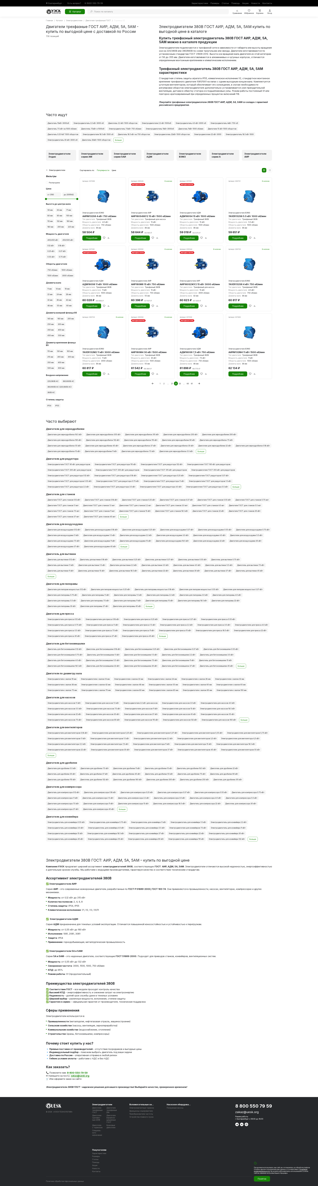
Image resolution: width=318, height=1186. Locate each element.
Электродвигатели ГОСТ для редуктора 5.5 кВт (207, 487)
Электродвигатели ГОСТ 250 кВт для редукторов (117, 470)
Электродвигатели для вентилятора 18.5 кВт (235, 744)
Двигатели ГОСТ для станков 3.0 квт (172, 505)
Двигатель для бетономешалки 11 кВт (178, 660)
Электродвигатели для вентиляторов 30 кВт (110, 750)
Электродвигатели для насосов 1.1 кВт (64, 703)
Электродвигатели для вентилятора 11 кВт (151, 744)
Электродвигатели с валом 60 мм (197, 685)
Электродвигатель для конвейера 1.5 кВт (188, 822)
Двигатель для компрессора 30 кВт (240, 803)
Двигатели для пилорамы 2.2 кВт (161, 595)
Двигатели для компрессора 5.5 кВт (241, 798)
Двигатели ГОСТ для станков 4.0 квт (208, 505)
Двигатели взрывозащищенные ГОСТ (111, 1118)
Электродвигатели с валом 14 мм (95, 679)
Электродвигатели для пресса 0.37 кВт (179, 619)
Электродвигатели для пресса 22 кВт (250, 630)
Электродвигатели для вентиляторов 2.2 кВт (153, 738)
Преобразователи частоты (141, 1114)
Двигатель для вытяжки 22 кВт (155, 571)
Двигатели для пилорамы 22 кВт (226, 601)
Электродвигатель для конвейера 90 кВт (146, 839)
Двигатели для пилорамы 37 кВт (94, 606)
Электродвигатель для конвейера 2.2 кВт (229, 822)
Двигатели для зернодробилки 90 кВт (178, 440)
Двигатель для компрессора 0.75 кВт (248, 792)
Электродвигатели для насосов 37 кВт (141, 714)
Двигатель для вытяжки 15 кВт (91, 571)
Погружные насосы (175, 1108)
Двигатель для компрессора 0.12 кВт (64, 792)
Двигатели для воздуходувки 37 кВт (64, 546)
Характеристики (200, 3)
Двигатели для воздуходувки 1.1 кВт (63, 535)
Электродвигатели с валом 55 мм (163, 685)
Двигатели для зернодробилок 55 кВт (64, 446)
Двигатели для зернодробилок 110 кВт (141, 440)
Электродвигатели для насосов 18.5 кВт (217, 709)
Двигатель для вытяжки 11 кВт (61, 571)
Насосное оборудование (179, 1104)
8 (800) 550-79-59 (94, 3)
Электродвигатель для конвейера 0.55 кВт (66, 822)
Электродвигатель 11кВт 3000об (160, 129)
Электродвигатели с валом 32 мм (229, 679)
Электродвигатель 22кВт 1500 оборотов (172, 134)
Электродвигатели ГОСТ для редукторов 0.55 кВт (70, 481)
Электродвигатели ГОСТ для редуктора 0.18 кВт (115, 475)
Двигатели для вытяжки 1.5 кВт (91, 565)
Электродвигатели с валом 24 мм (162, 679)
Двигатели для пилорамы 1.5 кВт (128, 595)
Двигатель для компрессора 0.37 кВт (174, 792)
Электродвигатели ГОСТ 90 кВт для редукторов (69, 464)
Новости (255, 3)
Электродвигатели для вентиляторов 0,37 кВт (157, 733)
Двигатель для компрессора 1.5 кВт (98, 798)
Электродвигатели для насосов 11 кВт (141, 709)
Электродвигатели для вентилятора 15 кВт (193, 744)
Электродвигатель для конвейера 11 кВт (228, 828)
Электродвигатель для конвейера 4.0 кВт (106, 828)
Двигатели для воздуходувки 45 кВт (100, 546)
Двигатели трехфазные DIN (111, 1110)
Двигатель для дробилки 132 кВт (94, 779)
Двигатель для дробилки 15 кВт (158, 768)
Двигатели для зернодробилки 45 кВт (102, 446)
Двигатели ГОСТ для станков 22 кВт (208, 511)
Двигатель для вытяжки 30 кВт (186, 571)
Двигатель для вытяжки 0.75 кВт (225, 559)
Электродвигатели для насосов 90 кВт (103, 720)
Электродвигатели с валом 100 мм (231, 690)
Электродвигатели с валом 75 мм (62, 690)
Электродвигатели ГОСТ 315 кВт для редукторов (165, 470)
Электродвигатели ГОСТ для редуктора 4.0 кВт (161, 487)
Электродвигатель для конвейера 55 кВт (106, 839)
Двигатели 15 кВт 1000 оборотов (222, 129)
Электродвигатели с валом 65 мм (231, 685)
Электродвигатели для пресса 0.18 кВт (102, 619)
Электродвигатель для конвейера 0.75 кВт (108, 822)
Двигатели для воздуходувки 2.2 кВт (136, 535)
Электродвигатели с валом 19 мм (62, 679)
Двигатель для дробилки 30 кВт (62, 774)
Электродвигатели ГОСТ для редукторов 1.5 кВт (210, 481)
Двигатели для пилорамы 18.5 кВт (192, 601)
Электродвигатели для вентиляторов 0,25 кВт (112, 733)
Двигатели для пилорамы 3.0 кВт (193, 595)
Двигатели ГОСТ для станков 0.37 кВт (176, 500)
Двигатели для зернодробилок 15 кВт (64, 451)
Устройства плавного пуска (141, 1117)
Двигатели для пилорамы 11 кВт (127, 601)
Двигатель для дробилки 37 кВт (94, 774)
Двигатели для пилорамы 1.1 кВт (95, 595)
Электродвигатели (102, 1104)
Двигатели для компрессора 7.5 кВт (63, 803)
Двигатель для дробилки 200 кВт (160, 779)
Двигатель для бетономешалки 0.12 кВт (65, 649)
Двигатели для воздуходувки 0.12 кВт (64, 530)
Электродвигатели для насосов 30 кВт (102, 714)
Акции (245, 3)
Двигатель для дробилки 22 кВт (224, 768)
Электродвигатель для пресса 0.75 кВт (65, 625)
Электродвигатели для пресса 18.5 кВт (212, 630)
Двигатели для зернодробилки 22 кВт (214, 446)
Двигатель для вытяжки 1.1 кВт (61, 565)
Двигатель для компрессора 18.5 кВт (169, 803)
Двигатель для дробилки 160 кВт (127, 779)
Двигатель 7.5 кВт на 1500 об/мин (62, 129)
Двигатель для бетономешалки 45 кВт (216, 666)
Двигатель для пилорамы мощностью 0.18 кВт (155, 589)
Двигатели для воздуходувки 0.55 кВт (215, 530)
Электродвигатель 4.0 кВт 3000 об (191, 123)
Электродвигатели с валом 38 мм (62, 685)
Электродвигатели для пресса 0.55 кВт (218, 619)
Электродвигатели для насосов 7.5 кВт (103, 709)
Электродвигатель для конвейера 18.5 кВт (105, 833)
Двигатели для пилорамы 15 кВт (159, 601)
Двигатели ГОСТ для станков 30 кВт (244, 511)
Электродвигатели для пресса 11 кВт (138, 630)
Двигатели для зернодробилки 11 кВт (101, 451)
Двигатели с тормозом (97, 1126)
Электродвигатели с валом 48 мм (129, 685)
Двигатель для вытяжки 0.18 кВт (94, 559)
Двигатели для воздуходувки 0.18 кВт (101, 530)
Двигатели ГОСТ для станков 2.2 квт (135, 505)
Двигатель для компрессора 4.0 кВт (205, 798)
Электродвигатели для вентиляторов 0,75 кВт (247, 733)
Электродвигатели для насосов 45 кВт (179, 714)
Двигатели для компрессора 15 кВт (133, 803)
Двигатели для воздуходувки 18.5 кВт (172, 541)
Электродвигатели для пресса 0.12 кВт (64, 619)
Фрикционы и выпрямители (141, 1111)
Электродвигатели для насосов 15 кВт (179, 709)
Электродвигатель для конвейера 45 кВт (65, 839)
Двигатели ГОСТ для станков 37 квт (63, 517)
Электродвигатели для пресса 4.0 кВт (251, 625)
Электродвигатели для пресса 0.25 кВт (141, 619)
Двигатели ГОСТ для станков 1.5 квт (99, 505)
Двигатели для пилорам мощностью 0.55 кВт (199, 589)
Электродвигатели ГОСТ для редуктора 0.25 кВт (162, 475)
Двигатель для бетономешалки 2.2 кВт (178, 655)
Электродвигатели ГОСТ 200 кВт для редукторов (69, 470)
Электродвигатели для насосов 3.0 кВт (179, 703)
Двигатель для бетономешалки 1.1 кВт (103, 655)
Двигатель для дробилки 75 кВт (192, 774)
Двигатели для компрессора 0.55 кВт (211, 792)
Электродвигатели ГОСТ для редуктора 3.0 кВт (114, 487)
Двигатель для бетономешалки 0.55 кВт (220, 649)
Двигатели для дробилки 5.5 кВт (62, 768)
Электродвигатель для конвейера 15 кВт (65, 833)
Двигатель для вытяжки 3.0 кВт (155, 565)
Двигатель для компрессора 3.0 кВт (169, 798)
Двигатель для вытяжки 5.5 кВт (219, 565)
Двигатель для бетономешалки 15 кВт (215, 660)
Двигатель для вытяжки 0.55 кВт (192, 559)
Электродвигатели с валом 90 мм (197, 690)
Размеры (214, 3)
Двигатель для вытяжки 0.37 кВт (159, 559)
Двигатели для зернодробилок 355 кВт (103, 434)
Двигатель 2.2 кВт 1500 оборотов (122, 123)
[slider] (46, 199)
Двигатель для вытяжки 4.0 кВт (187, 565)
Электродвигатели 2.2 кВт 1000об (156, 123)
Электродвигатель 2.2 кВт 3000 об (89, 123)
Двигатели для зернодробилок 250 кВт (180, 434)
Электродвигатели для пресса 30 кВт (64, 636)
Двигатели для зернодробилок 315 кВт (142, 434)
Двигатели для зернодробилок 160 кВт (64, 440)
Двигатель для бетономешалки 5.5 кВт (103, 660)
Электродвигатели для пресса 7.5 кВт (101, 630)
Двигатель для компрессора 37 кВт (63, 809)
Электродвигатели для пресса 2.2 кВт (176, 625)
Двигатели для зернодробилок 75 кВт (216, 440)
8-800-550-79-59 (77, 1072)
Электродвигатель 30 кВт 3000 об (63, 140)
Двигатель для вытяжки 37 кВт (217, 571)
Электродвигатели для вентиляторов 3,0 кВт (197, 738)
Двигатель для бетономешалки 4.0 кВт (64, 660)
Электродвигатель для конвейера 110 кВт (186, 839)
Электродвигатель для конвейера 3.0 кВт (66, 828)
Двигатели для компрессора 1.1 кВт (63, 798)
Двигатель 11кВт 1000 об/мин (190, 129)
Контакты (267, 3)
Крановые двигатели (110, 1126)
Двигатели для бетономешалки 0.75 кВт (65, 655)
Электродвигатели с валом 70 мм (96, 690)
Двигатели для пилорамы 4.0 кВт (227, 595)
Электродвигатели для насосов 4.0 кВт (218, 703)
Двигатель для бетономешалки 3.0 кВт (217, 655)
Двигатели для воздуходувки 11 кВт (99, 541)
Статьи (225, 3)
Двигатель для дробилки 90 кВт (224, 774)
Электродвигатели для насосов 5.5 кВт (65, 709)
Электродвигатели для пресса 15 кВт (175, 630)
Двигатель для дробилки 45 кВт (126, 774)
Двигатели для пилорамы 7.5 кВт (95, 601)
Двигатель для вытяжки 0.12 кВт (61, 559)
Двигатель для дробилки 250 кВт (194, 779)
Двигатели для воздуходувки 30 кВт (245, 541)
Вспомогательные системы (141, 1104)
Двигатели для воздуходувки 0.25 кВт (139, 530)
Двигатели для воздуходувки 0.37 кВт (177, 530)
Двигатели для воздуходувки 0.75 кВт (253, 530)
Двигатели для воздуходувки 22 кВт (209, 541)
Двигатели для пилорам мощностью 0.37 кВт (243, 589)
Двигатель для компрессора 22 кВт (205, 803)
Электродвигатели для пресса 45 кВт (138, 636)
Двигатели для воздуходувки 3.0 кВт (172, 535)
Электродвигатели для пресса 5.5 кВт (64, 630)
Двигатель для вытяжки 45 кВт (249, 571)
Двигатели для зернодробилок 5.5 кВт (176, 451)
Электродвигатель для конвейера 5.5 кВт (147, 828)
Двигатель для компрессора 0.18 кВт (100, 792)
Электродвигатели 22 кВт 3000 (207, 134)
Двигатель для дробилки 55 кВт (159, 774)
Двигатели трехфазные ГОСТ (97, 1110)
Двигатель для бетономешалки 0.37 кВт (181, 649)
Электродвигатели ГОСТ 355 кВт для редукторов (213, 470)
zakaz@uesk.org (247, 1112)
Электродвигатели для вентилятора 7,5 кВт (109, 744)
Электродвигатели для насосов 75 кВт (64, 720)
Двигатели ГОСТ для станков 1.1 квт (63, 505)
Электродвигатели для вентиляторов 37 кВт (153, 750)
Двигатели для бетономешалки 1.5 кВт (140, 655)
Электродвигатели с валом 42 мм (95, 685)
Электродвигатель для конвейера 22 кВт (186, 833)
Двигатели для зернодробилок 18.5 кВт (65, 434)
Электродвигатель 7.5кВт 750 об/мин (125, 129)
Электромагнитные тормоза (141, 1108)
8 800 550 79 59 (253, 1106)
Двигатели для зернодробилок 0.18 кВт (253, 446)
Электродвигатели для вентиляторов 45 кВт (197, 750)
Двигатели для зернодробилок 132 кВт (103, 440)
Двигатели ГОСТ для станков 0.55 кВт (214, 500)
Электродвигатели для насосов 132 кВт (180, 720)
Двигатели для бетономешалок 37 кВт (178, 666)
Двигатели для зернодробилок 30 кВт (177, 446)
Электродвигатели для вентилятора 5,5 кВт (67, 744)
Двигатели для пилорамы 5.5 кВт (62, 601)
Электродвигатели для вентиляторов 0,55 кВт (202, 733)
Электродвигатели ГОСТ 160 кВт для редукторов (208, 464)
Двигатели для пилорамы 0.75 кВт (62, 595)
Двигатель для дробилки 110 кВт (62, 779)
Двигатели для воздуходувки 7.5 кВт (64, 541)
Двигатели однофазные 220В (96, 1117)
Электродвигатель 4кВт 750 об (224, 123)
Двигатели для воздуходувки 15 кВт (135, 541)
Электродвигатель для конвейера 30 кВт (226, 833)
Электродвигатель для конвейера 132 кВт (227, 839)
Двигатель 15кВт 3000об (58, 123)
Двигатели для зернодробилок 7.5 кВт (138, 451)
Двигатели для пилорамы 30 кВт (62, 606)
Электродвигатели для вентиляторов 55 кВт (240, 750)
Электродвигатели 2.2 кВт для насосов (140, 703)
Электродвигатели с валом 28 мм (196, 679)
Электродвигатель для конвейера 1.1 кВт (148, 822)
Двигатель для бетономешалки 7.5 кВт (141, 660)
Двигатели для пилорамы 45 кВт (127, 606)
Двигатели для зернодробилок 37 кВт (139, 446)
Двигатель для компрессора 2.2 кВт (133, 798)
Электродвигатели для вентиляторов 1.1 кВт (67, 738)
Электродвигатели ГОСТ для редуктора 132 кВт (162, 464)
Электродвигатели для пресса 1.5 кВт (139, 625)
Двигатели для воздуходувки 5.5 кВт (246, 535)
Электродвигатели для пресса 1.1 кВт (102, 625)
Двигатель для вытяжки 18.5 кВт (123, 571)
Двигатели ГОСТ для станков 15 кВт (135, 511)
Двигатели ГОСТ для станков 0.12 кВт (64, 500)
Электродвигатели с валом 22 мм (128, 679)
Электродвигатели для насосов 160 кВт (219, 720)
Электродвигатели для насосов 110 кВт (141, 720)
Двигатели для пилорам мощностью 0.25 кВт (110, 589)
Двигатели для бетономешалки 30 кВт (140, 666)
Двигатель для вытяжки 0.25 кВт (126, 559)
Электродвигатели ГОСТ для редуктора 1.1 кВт (164, 481)
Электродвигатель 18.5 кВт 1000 (240, 134)
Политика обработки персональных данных (65, 1181)
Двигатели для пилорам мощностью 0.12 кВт (67, 589)
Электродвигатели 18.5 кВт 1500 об (98, 134)
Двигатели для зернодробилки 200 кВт (219, 434)
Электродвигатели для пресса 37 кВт (101, 636)
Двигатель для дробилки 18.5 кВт (191, 768)
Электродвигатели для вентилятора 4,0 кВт (240, 738)
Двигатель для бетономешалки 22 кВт (103, 666)
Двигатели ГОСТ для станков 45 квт (100, 517)
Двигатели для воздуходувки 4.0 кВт (209, 535)
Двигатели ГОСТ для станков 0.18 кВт (101, 500)
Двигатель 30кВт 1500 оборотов (96, 140)
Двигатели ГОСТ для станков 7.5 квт (64, 511)
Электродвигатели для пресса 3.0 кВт (213, 625)
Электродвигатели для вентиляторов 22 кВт (67, 750)
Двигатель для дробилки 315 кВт (227, 779)
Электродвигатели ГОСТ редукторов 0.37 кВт (208, 475)
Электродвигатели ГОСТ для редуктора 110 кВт (115, 464)
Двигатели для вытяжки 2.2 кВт (123, 565)
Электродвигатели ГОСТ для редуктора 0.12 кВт (69, 475)
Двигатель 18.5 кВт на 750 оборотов (134, 134)
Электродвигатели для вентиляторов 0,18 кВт (68, 733)
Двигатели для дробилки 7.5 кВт (94, 768)
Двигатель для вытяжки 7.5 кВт (250, 565)
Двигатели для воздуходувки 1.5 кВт (99, 535)
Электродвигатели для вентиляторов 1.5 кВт (109, 738)
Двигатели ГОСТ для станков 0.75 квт (252, 500)
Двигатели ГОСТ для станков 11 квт (99, 511)
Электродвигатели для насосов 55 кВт (218, 714)
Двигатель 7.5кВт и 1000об (92, 129)
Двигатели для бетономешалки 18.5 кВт (65, 666)
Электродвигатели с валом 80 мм (129, 690)
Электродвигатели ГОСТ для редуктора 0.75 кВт (117, 481)
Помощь (235, 3)
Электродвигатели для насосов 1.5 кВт (102, 703)
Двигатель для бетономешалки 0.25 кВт (142, 649)
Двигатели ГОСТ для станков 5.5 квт (245, 505)
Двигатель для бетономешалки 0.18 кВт (103, 649)
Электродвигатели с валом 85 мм (163, 690)
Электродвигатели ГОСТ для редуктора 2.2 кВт (68, 487)
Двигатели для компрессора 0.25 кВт (136, 792)
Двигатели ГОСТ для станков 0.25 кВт (138, 500)
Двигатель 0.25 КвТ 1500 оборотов (63, 134)
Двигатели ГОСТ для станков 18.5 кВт (171, 511)
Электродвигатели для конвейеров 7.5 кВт (187, 828)
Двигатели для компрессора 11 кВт (98, 803)
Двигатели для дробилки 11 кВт (126, 768)
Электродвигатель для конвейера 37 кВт (146, 833)
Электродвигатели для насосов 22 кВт (64, 714)
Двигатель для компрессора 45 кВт (98, 809)
